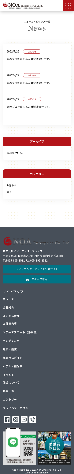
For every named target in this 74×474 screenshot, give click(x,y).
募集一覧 (8, 391)
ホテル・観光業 (13, 366)
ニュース (8, 299)
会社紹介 (8, 307)
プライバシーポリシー (17, 408)
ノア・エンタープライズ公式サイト (37, 269)
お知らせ (12, 185)
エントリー (10, 399)
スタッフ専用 (39, 279)
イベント (8, 375)
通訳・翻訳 (10, 349)
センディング (11, 341)
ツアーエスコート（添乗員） (21, 332)
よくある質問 (11, 316)
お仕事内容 (10, 323)
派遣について (11, 382)
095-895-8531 (16, 260)
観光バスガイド (13, 358)
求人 (9, 192)
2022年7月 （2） (16, 152)
